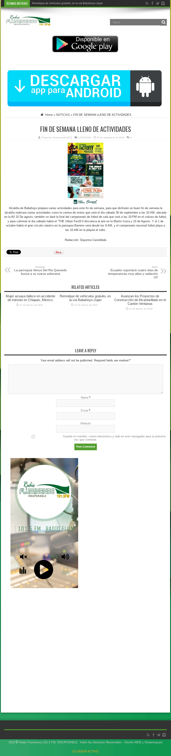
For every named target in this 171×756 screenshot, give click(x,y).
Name (84, 397)
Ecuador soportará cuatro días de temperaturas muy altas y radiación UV (133, 272)
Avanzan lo (39, 3)
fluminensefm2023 (62, 137)
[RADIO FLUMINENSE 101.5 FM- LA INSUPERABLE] (28, 25)
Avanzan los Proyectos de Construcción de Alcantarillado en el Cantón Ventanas (140, 300)
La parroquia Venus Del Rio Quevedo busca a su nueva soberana (40, 270)
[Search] (163, 22)
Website (85, 423)
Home (48, 114)
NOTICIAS (63, 114)
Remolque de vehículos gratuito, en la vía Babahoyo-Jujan (85, 298)
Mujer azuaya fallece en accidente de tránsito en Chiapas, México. (30, 298)
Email (84, 410)
